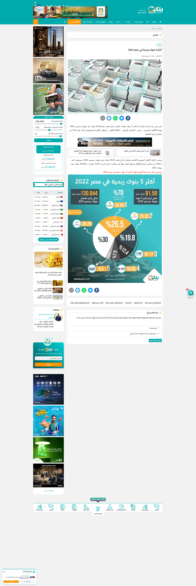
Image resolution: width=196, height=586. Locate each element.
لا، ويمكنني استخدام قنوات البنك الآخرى (143, 333)
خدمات (118, 21)
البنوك (154, 21)
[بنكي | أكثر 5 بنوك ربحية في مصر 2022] (154, 11)
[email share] (109, 118)
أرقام (110, 21)
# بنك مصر (128, 302)
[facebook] (128, 118)
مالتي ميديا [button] (139, 21)
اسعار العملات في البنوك (48, 239)
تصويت (158, 340)
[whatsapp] (115, 118)
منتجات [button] (127, 21)
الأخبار (159, 44)
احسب (48, 140)
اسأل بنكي (11, 581)
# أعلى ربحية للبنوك (97, 302)
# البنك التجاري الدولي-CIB (153, 302)
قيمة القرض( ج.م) (49, 121)
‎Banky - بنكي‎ (48, 490)
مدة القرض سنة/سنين (49, 133)
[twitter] (121, 118)
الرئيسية (159, 28)
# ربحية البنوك (138, 302)
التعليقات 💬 (27, 581)
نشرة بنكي (73, 21)
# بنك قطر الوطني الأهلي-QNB (80, 302)
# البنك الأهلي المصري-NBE (114, 302)
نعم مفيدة (153, 328)
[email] (102, 118)
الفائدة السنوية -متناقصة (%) (49, 127)
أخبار (147, 21)
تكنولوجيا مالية (101, 21)
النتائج (152, 340)
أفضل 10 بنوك (87, 21)
